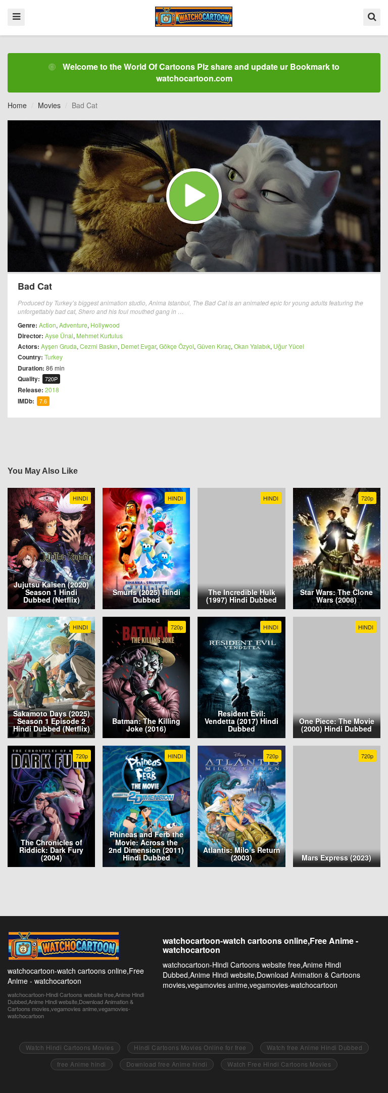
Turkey (53, 356)
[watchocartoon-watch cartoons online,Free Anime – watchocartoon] (193, 17)
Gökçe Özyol (176, 346)
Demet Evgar (138, 346)
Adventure (73, 325)
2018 (52, 389)
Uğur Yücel (288, 346)
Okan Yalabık (252, 346)
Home (17, 105)
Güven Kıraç (214, 346)
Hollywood (105, 325)
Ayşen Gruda (59, 346)
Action (47, 325)
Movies (49, 105)
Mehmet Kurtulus (99, 335)
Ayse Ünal (59, 335)
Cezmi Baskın (99, 346)
